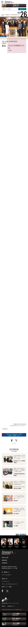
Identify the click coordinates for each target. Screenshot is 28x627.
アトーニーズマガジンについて (9, 584)
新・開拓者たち (5, 572)
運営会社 (3, 606)
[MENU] (2, 1)
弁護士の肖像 (5, 557)
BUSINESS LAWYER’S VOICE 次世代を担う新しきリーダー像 (9, 567)
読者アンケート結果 (6, 586)
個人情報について (11, 606)
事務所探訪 (4, 560)
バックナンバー (5, 581)
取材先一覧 (4, 578)
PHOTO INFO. (3, 36)
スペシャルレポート (6, 574)
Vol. (22, 12)
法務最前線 (4, 428)
